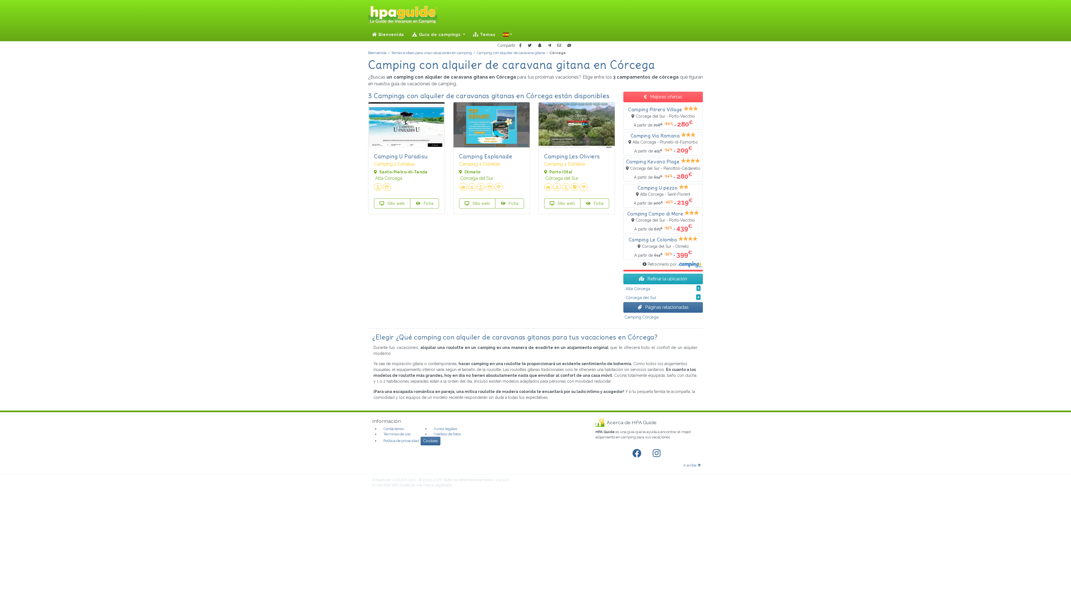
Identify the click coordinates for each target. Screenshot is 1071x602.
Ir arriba (690, 465)
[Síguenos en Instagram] (657, 453)
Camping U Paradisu (401, 156)
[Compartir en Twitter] (529, 45)
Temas (487, 34)
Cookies (430, 441)
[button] (507, 34)
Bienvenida (390, 34)
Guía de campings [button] (440, 34)
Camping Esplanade (485, 156)
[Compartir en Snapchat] (539, 45)
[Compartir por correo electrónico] (559, 45)
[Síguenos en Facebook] (638, 453)
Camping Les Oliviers (572, 156)
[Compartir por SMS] (569, 45)
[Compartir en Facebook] (520, 45)
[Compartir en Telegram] (549, 45)
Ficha (428, 203)
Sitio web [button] (395, 203)
